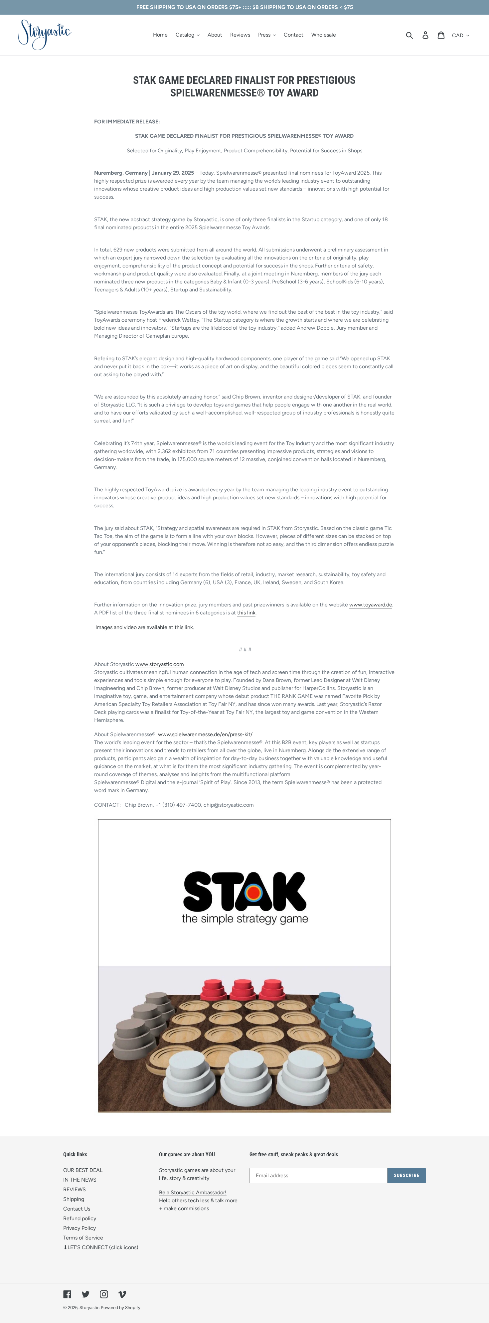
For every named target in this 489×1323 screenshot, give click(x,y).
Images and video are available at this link (144, 627)
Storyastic (89, 1307)
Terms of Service (83, 1238)
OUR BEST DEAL (82, 1170)
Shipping (73, 1199)
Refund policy (79, 1218)
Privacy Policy (79, 1228)
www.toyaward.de (370, 604)
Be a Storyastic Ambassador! (193, 1192)
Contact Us (76, 1209)
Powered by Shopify (120, 1307)
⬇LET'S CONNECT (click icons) (100, 1247)
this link (246, 612)
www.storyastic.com (159, 664)
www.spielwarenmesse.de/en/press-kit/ (205, 734)
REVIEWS (74, 1189)
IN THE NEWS (79, 1180)
